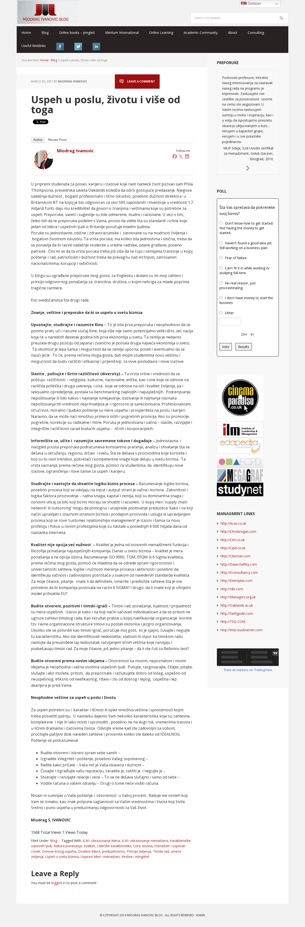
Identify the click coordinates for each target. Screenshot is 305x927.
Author (37, 140)
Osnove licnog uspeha (59, 851)
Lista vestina (142, 846)
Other (229, 313)
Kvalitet (89, 846)
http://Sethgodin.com (237, 613)
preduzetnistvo (113, 851)
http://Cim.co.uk (233, 540)
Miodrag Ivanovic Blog (48, 12)
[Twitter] (181, 156)
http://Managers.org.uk (238, 597)
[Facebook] (175, 156)
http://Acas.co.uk (233, 523)
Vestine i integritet (135, 856)
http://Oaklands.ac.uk (237, 605)
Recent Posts (57, 140)
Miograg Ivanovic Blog (145, 915)
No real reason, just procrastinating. (237, 285)
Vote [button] (225, 346)
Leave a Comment (141, 81)
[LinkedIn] (187, 156)
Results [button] (243, 346)
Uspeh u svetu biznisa (62, 856)
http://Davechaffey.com (239, 564)
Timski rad (161, 851)
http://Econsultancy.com (239, 572)
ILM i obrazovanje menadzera (145, 840)
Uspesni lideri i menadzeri (100, 856)
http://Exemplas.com (236, 580)
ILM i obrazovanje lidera (101, 840)
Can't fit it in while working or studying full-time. (244, 270)
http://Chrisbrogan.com (238, 531)
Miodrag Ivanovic (75, 151)
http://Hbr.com (232, 589)
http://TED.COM (233, 621)
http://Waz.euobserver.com (241, 630)
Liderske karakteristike (114, 846)
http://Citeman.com (235, 556)
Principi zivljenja (139, 851)
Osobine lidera (89, 851)
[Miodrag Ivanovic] (43, 166)
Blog (53, 840)
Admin (200, 915)
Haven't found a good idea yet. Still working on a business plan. (245, 245)
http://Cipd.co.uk (233, 548)
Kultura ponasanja (68, 846)
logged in (58, 883)
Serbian (254, 3)
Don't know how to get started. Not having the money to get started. (246, 228)
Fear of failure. (236, 258)
